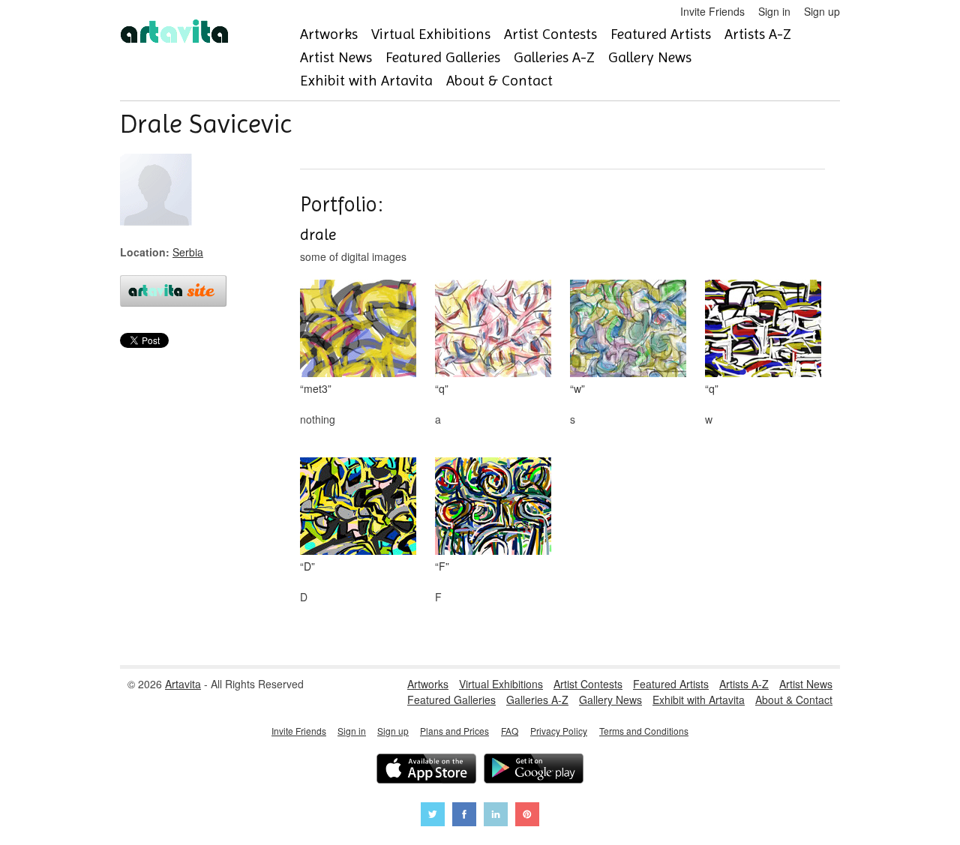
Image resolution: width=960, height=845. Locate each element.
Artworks (329, 34)
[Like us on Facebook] (464, 816)
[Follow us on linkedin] (496, 816)
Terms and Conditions (643, 730)
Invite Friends (712, 11)
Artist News (336, 57)
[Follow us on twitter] (433, 816)
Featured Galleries (443, 57)
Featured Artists (660, 34)
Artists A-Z (757, 34)
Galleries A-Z (554, 57)
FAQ (509, 730)
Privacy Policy (558, 730)
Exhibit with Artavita (366, 80)
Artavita (183, 683)
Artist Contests (550, 34)
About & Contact (499, 80)
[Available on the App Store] (426, 770)
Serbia (187, 251)
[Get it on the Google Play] (534, 770)
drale (318, 235)
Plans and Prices (454, 730)
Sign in (774, 11)
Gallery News (650, 57)
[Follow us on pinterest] (527, 816)
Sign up (822, 11)
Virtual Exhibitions (430, 34)
